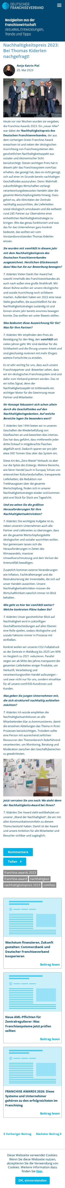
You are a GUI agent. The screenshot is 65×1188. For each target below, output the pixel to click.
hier (39, 1171)
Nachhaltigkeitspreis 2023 (22, 885)
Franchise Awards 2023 (20, 872)
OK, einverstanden (32, 1180)
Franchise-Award (15, 879)
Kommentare (18, 852)
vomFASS (49, 885)
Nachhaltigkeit (39, 879)
